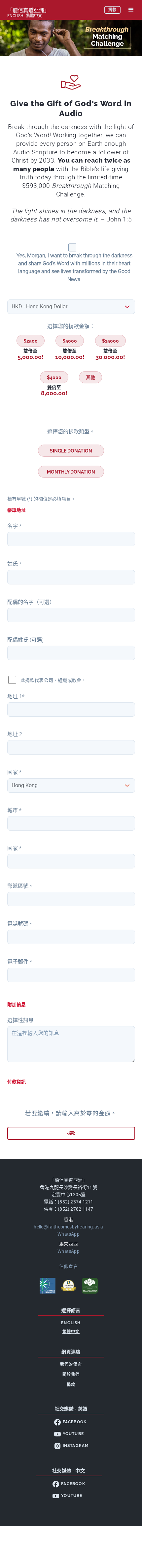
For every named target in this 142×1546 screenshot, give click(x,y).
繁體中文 (34, 15)
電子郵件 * (19, 962)
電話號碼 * (19, 924)
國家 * (14, 772)
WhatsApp (68, 1234)
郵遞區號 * (19, 886)
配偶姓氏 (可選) (25, 640)
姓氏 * (14, 564)
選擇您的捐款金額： (71, 326)
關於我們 (71, 1374)
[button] (131, 10)
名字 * (14, 526)
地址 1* (15, 696)
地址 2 (14, 734)
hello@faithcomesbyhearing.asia (68, 1227)
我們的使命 (71, 1364)
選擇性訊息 (20, 1020)
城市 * (14, 810)
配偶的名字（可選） (31, 602)
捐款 (71, 1384)
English (15, 15)
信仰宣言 (68, 1266)
